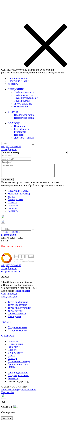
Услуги (11, 196)
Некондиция (21, 106)
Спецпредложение (18, 78)
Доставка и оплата (24, 137)
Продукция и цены (18, 81)
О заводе (12, 358)
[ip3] (15, 406)
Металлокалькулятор (19, 193)
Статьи (11, 355)
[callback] (3, 222)
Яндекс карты (22, 290)
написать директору (19, 381)
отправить (7, 179)
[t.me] (3, 218)
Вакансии (19, 126)
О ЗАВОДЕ (14, 123)
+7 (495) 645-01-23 (11, 146)
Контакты (13, 83)
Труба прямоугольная (26, 98)
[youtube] (3, 403)
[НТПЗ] (17, 262)
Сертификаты (21, 129)
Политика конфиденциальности (18, 389)
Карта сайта (7, 392)
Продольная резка (24, 115)
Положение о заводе (19, 361)
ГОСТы (12, 367)
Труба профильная (24, 92)
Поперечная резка (24, 117)
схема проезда (9, 293)
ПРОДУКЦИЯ (16, 89)
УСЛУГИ (13, 112)
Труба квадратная (23, 95)
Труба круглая (22, 100)
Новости (19, 134)
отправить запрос (10, 271)
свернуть (7, 418)
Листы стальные (23, 103)
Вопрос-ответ (15, 352)
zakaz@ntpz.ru (9, 149)
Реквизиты (20, 132)
